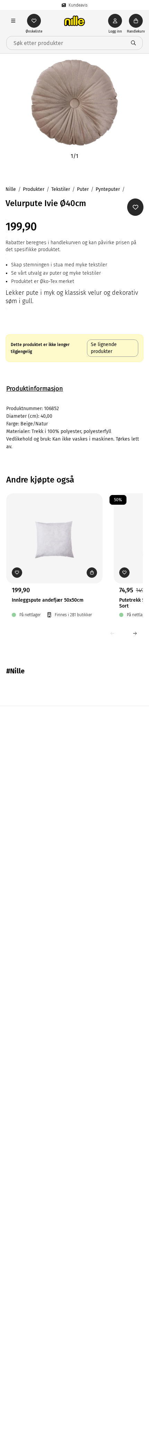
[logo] (74, 21)
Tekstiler (60, 189)
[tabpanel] (74, 428)
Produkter (33, 189)
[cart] (136, 21)
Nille (11, 189)
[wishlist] (34, 21)
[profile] (115, 21)
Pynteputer (108, 189)
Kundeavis (78, 5)
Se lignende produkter (104, 348)
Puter (83, 189)
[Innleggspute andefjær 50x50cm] (54, 527)
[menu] (13, 21)
